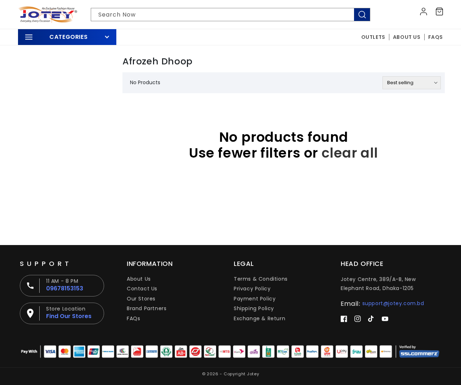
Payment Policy (255, 298)
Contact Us (142, 288)
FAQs (133, 318)
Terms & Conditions (261, 278)
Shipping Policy (254, 308)
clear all (350, 153)
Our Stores (141, 298)
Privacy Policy (252, 288)
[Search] (362, 14)
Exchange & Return (259, 318)
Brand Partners (146, 308)
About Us (139, 278)
